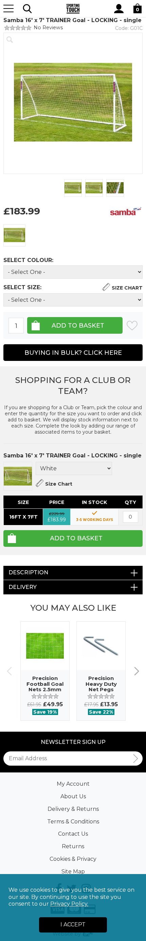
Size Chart (127, 288)
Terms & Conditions (73, 821)
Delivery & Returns (73, 809)
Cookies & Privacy (73, 859)
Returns (73, 846)
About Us (73, 796)
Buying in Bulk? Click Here (73, 352)
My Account (73, 784)
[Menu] (8, 8)
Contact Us (73, 834)
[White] (14, 235)
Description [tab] (28, 572)
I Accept (73, 924)
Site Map (73, 871)
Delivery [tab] (22, 587)
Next (137, 671)
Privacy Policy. (69, 904)
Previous (9, 671)
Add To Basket (76, 538)
